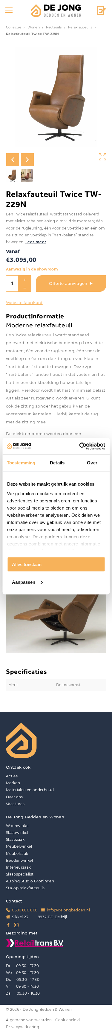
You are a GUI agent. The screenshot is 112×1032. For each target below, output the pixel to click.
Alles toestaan (27, 564)
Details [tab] (57, 462)
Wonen (33, 27)
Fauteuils (54, 27)
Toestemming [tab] (21, 462)
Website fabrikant (24, 302)
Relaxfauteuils (80, 27)
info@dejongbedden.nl (68, 910)
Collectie (13, 27)
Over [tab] (92, 462)
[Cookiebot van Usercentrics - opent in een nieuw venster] (79, 446)
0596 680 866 (24, 910)
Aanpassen (23, 581)
